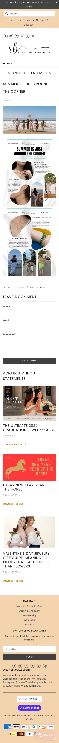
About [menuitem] (14, 20)
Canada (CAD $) (28, 698)
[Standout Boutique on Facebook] (6, 35)
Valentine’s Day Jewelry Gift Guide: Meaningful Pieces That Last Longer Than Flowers (26, 559)
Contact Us (30, 624)
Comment (9, 334)
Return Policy (29, 615)
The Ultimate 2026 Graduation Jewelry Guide (29, 427)
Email (7, 320)
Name (7, 306)
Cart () (43, 20)
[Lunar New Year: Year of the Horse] (29, 467)
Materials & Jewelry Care (29, 606)
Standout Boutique (20, 715)
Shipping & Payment (29, 610)
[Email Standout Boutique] (33, 35)
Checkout (29, 25)
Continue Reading (13, 444)
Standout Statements (29, 73)
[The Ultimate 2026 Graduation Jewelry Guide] (29, 403)
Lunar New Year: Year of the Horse (26, 487)
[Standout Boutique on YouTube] (11, 35)
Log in (30, 20)
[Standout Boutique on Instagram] (22, 35)
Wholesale (29, 619)
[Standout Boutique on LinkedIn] (27, 35)
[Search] (7, 13)
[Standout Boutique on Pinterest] (17, 35)
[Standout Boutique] (29, 48)
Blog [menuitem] (22, 20)
